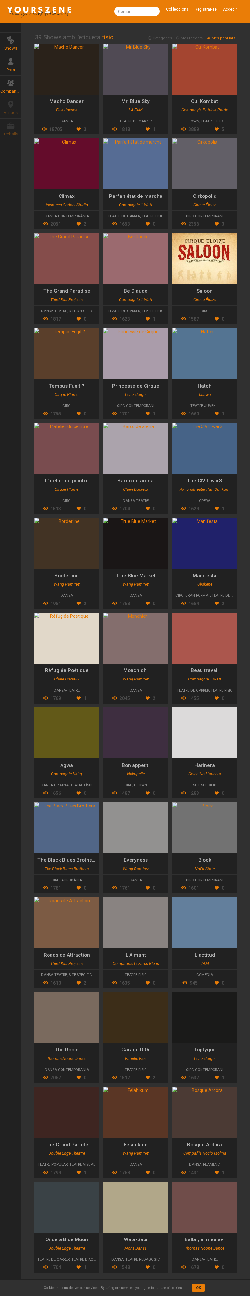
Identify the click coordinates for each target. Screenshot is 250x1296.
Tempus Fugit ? (66, 386)
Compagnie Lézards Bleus (136, 963)
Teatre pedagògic (142, 1259)
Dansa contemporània (67, 216)
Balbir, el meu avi (205, 1239)
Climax (67, 196)
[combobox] (136, 11)
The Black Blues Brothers (67, 860)
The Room (67, 1050)
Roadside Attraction (67, 955)
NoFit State (205, 868)
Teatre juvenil (204, 406)
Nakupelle (136, 773)
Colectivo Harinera (204, 773)
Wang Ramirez (67, 584)
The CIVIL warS (204, 481)
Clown (192, 121)
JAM (205, 963)
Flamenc (211, 1165)
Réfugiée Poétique (67, 670)
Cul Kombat (204, 101)
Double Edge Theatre (67, 1153)
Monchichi (135, 670)
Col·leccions (177, 9)
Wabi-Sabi (135, 1239)
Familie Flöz (135, 1058)
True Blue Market (136, 575)
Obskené (204, 584)
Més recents (192, 38)
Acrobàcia (71, 880)
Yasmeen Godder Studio (67, 204)
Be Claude (135, 291)
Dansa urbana (55, 785)
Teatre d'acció (85, 1259)
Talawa (204, 394)
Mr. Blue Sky (135, 101)
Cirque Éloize (204, 204)
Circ (205, 311)
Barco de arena (136, 481)
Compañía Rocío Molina (204, 1153)
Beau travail (205, 670)
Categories (162, 38)
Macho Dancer (66, 101)
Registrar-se (206, 9)
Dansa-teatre (54, 311)
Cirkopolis (204, 196)
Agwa (66, 765)
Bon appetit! (136, 765)
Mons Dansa (135, 1248)
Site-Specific (80, 311)
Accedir (230, 9)
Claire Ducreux (135, 489)
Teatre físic (212, 121)
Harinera (204, 765)
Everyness (136, 860)
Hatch (205, 386)
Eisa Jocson (66, 110)
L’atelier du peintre (67, 481)
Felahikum (136, 1145)
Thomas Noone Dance (66, 1058)
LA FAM (136, 110)
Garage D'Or (135, 1050)
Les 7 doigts (135, 394)
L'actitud (205, 955)
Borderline (66, 575)
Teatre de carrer (135, 121)
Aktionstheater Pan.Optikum (204, 489)
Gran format (197, 595)
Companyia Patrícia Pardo (204, 110)
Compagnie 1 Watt (135, 204)
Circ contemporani (204, 216)
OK (198, 1288)
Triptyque (205, 1050)
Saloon (205, 291)
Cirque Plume (66, 394)
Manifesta (204, 575)
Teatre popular (53, 1165)
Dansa (67, 121)
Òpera (204, 501)
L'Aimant (136, 955)
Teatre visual (82, 1165)
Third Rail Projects (66, 299)
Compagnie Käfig (66, 773)
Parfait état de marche (135, 196)
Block (204, 860)
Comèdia (204, 975)
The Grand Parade (66, 1145)
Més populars (223, 38)
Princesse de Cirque (135, 386)
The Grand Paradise (66, 291)
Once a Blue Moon (66, 1239)
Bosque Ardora (204, 1145)
